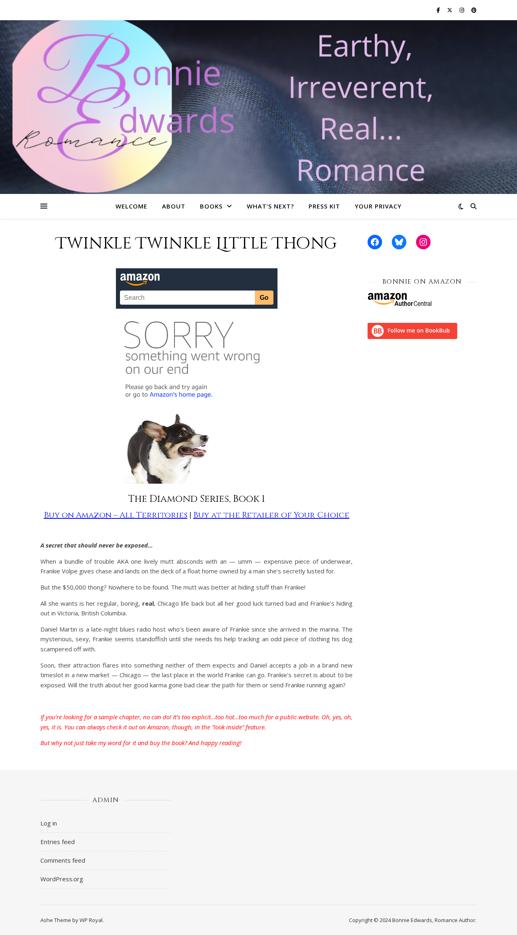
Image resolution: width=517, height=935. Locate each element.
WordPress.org (61, 879)
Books (211, 206)
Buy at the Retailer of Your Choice (271, 515)
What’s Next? (270, 206)
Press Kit (324, 206)
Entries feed (57, 842)
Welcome (131, 206)
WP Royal (91, 920)
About (173, 206)
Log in (48, 823)
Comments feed (62, 860)
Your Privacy (378, 206)
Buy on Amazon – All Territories (115, 515)
